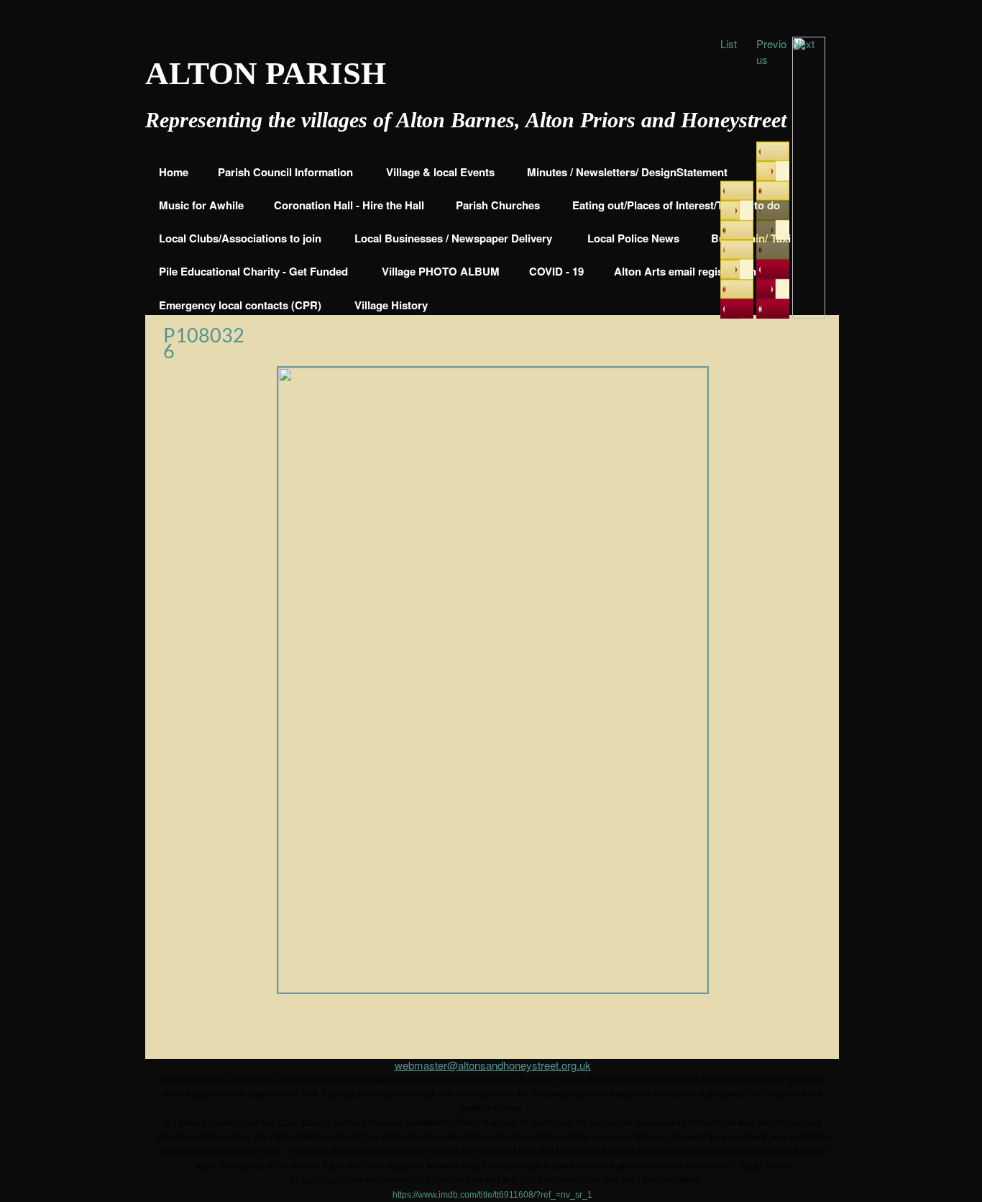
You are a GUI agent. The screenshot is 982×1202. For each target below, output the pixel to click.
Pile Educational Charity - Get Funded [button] (253, 271)
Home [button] (173, 172)
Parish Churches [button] (498, 205)
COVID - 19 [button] (556, 271)
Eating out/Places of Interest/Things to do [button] (676, 205)
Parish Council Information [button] (285, 172)
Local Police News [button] (633, 238)
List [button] (728, 43)
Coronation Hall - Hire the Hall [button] (349, 205)
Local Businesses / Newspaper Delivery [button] (453, 238)
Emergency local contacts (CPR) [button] (240, 305)
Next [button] (803, 43)
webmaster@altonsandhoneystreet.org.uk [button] (493, 1065)
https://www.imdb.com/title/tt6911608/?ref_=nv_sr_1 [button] (492, 1195)
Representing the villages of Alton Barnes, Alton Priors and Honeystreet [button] (465, 120)
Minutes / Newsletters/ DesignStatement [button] (627, 172)
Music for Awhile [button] (201, 205)
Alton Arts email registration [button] (685, 271)
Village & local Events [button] (440, 172)
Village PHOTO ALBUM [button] (441, 271)
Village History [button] (391, 305)
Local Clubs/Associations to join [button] (240, 238)
